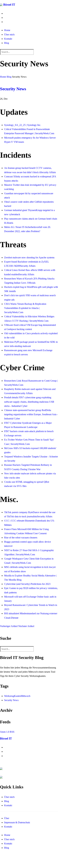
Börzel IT (8, 4)
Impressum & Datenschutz (17, 822)
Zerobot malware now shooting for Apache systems (29, 257)
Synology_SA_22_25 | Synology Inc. (22, 125)
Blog (6, 43)
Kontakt (8, 38)
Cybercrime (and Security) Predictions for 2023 (27, 584)
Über (6, 818)
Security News (13, 88)
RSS (12, 731)
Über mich (9, 34)
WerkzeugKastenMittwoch (17, 696)
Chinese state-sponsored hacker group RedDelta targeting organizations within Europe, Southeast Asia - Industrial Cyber (31, 414)
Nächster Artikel (26, 626)
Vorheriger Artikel (9, 626)
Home (7, 30)
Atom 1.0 (4, 731)
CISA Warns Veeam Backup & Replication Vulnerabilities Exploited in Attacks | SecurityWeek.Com (25, 308)
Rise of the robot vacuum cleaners (20, 537)
